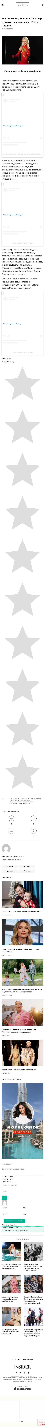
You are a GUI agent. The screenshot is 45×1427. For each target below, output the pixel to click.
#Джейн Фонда (14, 798)
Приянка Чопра (28, 801)
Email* (25, 1214)
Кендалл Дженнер (15, 801)
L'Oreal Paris (25, 798)
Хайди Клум (13, 803)
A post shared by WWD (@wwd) (22, 243)
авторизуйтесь (8, 1179)
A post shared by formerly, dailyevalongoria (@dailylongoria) (23, 154)
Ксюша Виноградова (10, 856)
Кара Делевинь (25, 800)
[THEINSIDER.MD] (22, 4)
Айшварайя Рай (36, 798)
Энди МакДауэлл (24, 803)
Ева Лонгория (14, 800)
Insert (21, 1421)
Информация (28, 1359)
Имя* (24, 1208)
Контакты (16, 1359)
